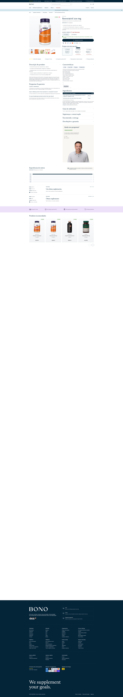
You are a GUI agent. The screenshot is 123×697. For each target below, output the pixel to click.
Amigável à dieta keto (65, 648)
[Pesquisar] (70, 4)
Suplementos (65, 628)
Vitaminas (31, 628)
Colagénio (63, 631)
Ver (67, 10)
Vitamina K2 (31, 635)
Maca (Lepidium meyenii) (82, 635)
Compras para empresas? (33, 658)
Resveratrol (51, 12)
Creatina (63, 635)
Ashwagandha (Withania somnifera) (84, 630)
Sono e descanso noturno (50, 641)
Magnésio (47, 630)
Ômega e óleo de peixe (65, 630)
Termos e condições (78, 694)
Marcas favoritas (81, 639)
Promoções (58, 7)
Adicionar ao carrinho (79, 40)
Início (30, 7)
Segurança (92, 694)
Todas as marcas (81, 648)
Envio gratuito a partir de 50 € (61, 1)
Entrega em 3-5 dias (49, 1)
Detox (30, 642)
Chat (66, 136)
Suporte (92, 7)
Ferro (46, 634)
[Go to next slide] (92, 245)
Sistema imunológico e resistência (51, 645)
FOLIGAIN (79, 642)
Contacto (87, 7)
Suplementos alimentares (37, 12)
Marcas (52, 7)
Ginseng (79, 634)
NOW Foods (64, 16)
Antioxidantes (45, 12)
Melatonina (63, 634)
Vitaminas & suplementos (37, 7)
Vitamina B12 (31, 634)
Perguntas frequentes (49, 658)
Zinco (46, 632)
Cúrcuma (79, 631)
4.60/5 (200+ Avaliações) (37, 1)
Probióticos (64, 632)
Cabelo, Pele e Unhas (32, 648)
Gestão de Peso (31, 645)
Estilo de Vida (65, 639)
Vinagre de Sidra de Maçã (82, 632)
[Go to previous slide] (89, 245)
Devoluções (64, 659)
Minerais (47, 628)
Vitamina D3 (31, 631)
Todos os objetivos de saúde (50, 648)
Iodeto (47, 635)
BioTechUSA (80, 645)
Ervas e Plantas (81, 628)
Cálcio (47, 631)
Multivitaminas (31, 630)
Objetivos (31, 639)
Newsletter (47, 659)
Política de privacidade (85, 694)
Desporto (46, 7)
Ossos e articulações (32, 641)
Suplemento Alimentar (65, 636)
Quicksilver (80, 646)
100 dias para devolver (90, 1)
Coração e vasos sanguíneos (33, 646)
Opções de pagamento (65, 658)
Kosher (63, 646)
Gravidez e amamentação (50, 646)
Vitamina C (31, 632)
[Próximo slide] (59, 33)
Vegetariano (64, 645)
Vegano (63, 641)
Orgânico (63, 642)
